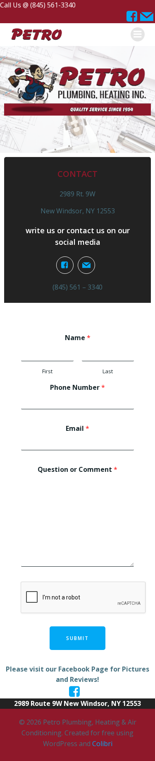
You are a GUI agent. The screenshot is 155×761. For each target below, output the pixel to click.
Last (108, 371)
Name (78, 337)
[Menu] (138, 34)
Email (77, 428)
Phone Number (77, 387)
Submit (77, 638)
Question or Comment (77, 469)
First (47, 371)
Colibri (102, 743)
